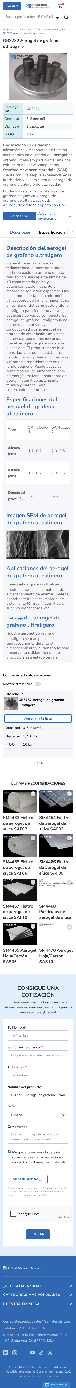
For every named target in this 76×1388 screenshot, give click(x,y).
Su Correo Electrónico (25, 1047)
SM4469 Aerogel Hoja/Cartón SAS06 (19, 956)
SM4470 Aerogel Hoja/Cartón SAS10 (56, 956)
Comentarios (17, 1126)
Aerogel (58, 29)
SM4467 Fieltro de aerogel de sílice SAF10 (18, 912)
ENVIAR (38, 1234)
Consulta (12, 6)
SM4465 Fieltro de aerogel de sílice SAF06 (18, 867)
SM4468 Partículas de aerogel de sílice (55, 912)
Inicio (16, 29)
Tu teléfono (17, 1067)
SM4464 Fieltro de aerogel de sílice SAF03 (54, 823)
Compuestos (44, 29)
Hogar (6, 29)
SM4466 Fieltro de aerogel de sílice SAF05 (54, 867)
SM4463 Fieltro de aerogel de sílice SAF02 (18, 823)
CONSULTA (20, 216)
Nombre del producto (25, 1087)
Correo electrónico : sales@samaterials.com (36, 1321)
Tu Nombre (17, 1027)
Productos (28, 29)
